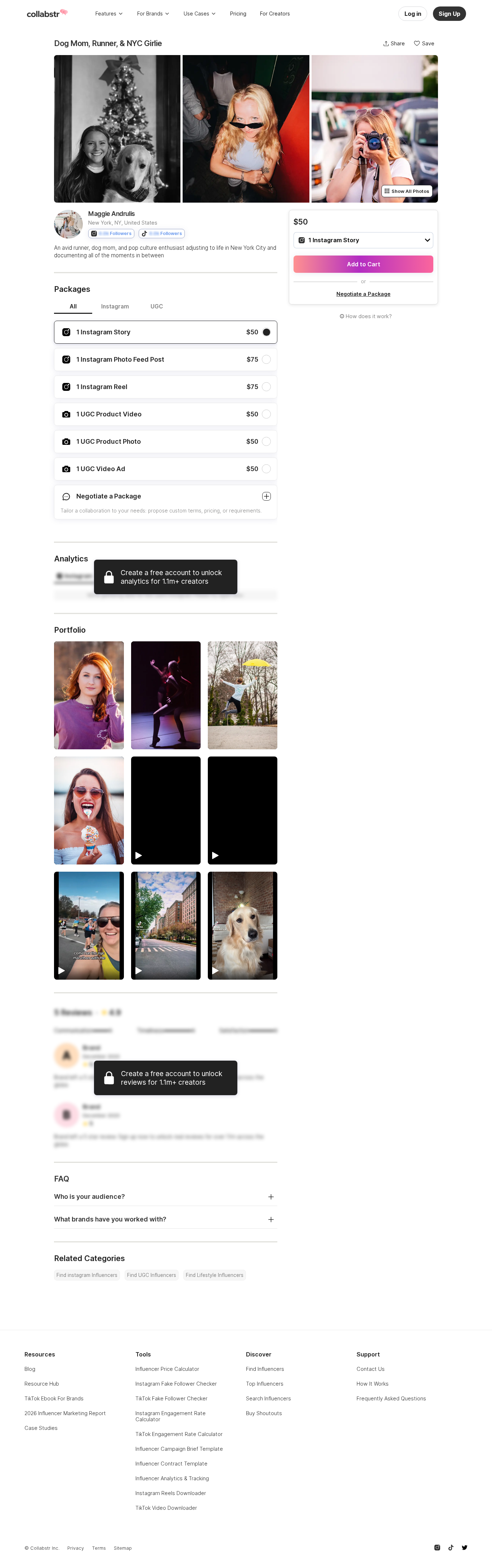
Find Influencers (265, 1369)
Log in (412, 13)
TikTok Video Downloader (166, 1508)
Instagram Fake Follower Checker (176, 1384)
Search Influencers (268, 1398)
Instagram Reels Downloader (170, 1493)
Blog (29, 1369)
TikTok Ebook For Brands (54, 1398)
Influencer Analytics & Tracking (172, 1478)
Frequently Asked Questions (391, 1398)
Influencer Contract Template (171, 1463)
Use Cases (196, 13)
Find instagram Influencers (87, 1275)
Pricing (238, 13)
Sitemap (123, 1548)
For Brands (150, 13)
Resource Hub (41, 1384)
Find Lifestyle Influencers (214, 1275)
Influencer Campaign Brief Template (179, 1449)
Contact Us (371, 1369)
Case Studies (41, 1428)
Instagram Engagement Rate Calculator (170, 1416)
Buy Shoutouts (264, 1413)
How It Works (373, 1384)
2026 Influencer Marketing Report (65, 1413)
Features (105, 13)
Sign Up (449, 13)
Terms (99, 1548)
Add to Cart (363, 264)
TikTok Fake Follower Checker (171, 1398)
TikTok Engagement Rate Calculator (179, 1434)
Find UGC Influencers (151, 1275)
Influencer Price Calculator (167, 1369)
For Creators (275, 13)
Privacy (75, 1548)
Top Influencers (264, 1384)
